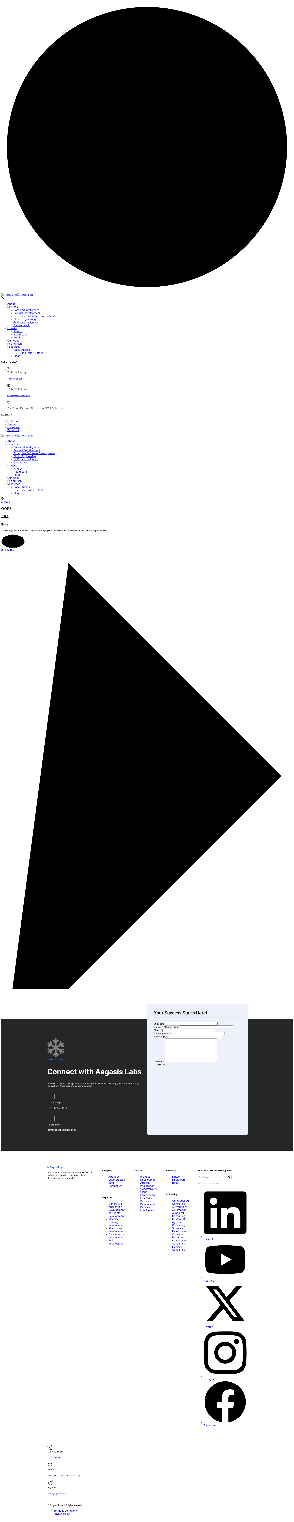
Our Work (13, 340)
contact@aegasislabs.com (18, 396)
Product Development (26, 313)
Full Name (159, 1023)
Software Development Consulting (180, 1231)
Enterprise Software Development (34, 316)
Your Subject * (161, 1036)
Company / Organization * (167, 1027)
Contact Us (115, 1185)
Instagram (13, 427)
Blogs (16, 355)
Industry (12, 328)
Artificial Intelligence (25, 322)
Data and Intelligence (26, 310)
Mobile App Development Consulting (180, 1240)
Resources (13, 346)
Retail (16, 337)
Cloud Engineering (24, 319)
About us (114, 1176)
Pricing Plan (14, 343)
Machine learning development (116, 1222)
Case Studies (21, 349)
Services (12, 306)
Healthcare (20, 334)
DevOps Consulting (178, 1248)
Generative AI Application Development (116, 1206)
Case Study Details (31, 352)
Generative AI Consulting (180, 1202)
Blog (111, 1182)
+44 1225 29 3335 (15, 379)
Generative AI (21, 325)
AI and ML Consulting (178, 1214)
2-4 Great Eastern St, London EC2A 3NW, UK (64, 1476)
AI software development (116, 1230)
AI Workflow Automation (179, 1208)
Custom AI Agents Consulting (178, 1222)
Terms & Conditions (66, 1510)
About (11, 303)
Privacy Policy (62, 1513)
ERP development (116, 1242)
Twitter (11, 424)
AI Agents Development (116, 1214)
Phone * (158, 1030)
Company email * (162, 1033)
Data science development (116, 1236)
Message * (159, 1061)
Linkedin (12, 421)
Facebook (13, 430)
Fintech (18, 331)
